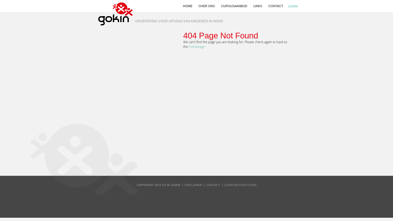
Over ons (207, 6)
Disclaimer (193, 185)
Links (257, 6)
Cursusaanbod (234, 6)
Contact (275, 6)
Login (293, 6)
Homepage (197, 46)
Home (187, 6)
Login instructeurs (240, 185)
